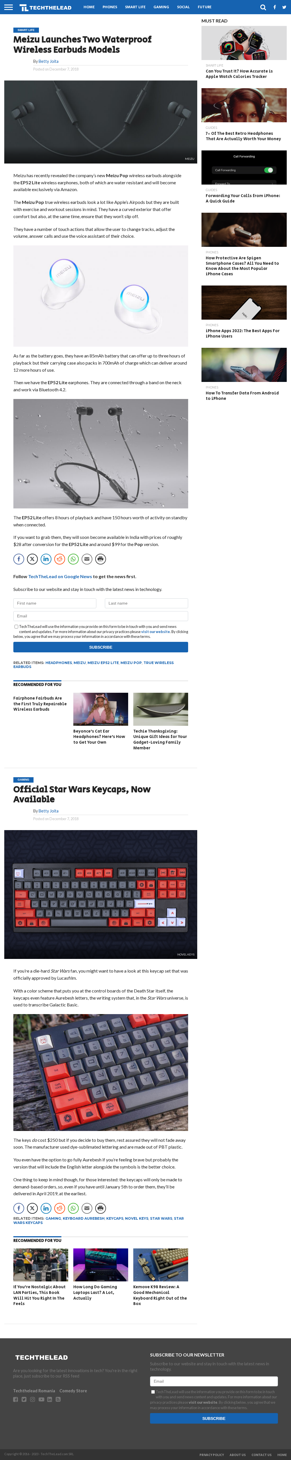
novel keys (136, 1218)
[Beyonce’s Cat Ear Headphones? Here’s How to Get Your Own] (100, 724)
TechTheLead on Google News (60, 576)
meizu (80, 663)
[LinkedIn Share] (46, 559)
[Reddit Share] (59, 559)
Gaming (161, 7)
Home (89, 7)
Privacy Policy (211, 1455)
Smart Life (135, 7)
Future (204, 7)
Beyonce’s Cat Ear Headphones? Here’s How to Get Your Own (99, 736)
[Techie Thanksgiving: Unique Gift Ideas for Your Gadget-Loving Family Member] (160, 724)
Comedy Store (73, 1390)
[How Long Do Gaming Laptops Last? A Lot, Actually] (100, 1279)
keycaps (114, 1218)
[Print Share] (100, 559)
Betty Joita (49, 61)
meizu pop (131, 663)
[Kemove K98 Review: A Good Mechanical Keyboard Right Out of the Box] (160, 1279)
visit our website (155, 631)
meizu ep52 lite (103, 663)
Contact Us (261, 1455)
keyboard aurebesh (84, 1218)
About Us (238, 1455)
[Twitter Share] (32, 559)
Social (183, 7)
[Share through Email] (87, 559)
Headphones (58, 663)
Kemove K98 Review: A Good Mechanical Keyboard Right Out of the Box (160, 1295)
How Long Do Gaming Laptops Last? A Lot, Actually (95, 1292)
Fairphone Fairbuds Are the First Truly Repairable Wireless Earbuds (40, 703)
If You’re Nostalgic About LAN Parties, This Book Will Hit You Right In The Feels (39, 1295)
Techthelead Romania (34, 1390)
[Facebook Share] (18, 559)
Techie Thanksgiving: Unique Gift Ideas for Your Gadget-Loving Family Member (160, 739)
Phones (110, 7)
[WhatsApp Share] (73, 559)
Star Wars (161, 1218)
